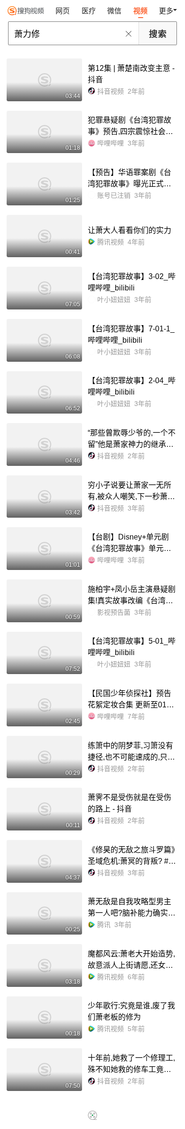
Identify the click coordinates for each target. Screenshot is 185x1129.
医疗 (89, 11)
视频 (140, 11)
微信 (114, 11)
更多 (166, 11)
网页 (63, 11)
